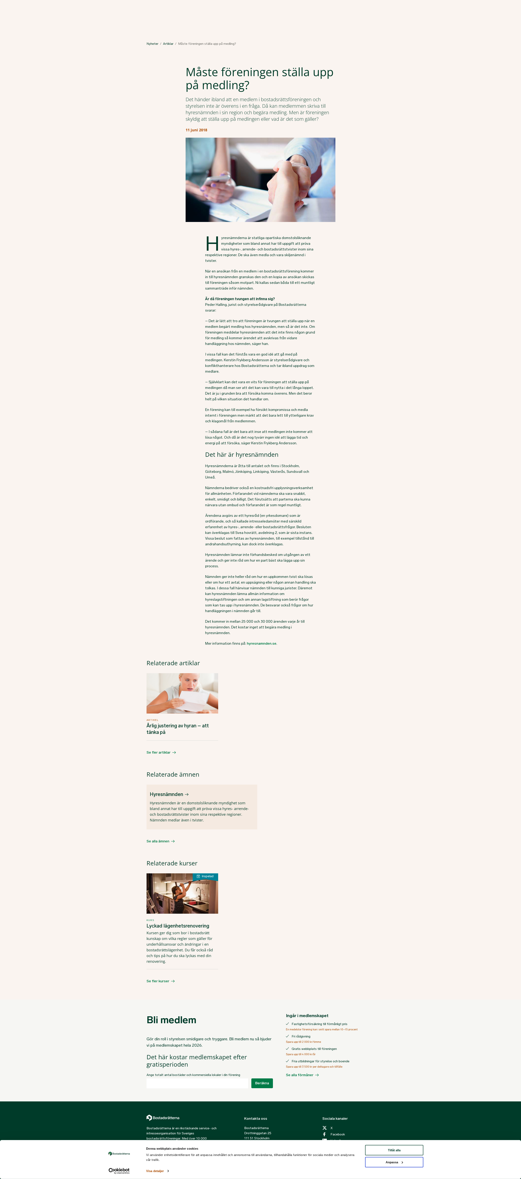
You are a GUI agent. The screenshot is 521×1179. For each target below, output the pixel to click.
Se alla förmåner (299, 1075)
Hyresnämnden (166, 794)
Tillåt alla (394, 1150)
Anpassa (392, 1162)
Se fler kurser (158, 981)
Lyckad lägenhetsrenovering (178, 926)
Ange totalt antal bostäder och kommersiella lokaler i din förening (193, 1075)
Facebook (338, 1134)
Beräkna (262, 1083)
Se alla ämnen (158, 841)
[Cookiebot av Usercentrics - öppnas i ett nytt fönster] (119, 1171)
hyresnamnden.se (261, 643)
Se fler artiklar (159, 752)
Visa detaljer (155, 1171)
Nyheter (152, 44)
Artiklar (168, 44)
